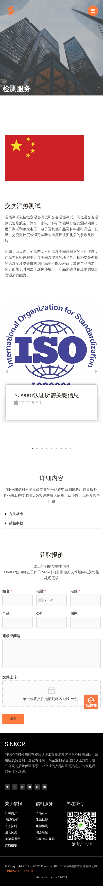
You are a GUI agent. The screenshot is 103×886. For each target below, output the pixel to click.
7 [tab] (61, 448)
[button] (7, 371)
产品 (6, 613)
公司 (40, 613)
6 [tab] (56, 448)
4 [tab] (46, 448)
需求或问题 (11, 636)
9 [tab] (70, 448)
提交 (13, 719)
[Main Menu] (93, 10)
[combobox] (42, 600)
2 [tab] (37, 448)
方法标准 (16, 514)
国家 (74, 613)
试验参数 (16, 523)
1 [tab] (32, 448)
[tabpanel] (51, 368)
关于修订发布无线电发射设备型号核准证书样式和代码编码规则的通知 (50, 402)
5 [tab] (51, 448)
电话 (41, 591)
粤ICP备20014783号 (19, 871)
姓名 (7, 591)
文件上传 (9, 677)
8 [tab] (65, 448)
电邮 (75, 591)
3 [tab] (42, 448)
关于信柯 (13, 804)
